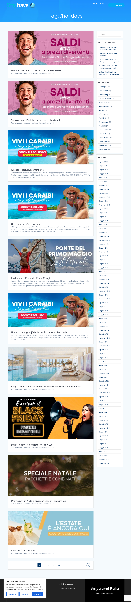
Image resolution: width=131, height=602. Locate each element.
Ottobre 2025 (103, 201)
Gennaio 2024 (104, 283)
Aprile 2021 (103, 412)
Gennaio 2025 (104, 236)
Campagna (103, 87)
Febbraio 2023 (104, 326)
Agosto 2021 (103, 397)
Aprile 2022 (103, 365)
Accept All (38, 594)
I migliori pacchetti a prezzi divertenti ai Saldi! (36, 70)
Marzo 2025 (103, 228)
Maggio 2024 (103, 267)
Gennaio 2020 (104, 463)
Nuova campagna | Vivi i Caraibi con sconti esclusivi (39, 332)
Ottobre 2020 (103, 432)
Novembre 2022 (104, 338)
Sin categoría (103, 122)
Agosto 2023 (103, 303)
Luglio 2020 (103, 440)
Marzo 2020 (103, 455)
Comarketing (103, 95)
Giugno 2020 (103, 444)
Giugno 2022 (103, 358)
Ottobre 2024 (103, 248)
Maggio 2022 (103, 361)
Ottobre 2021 (103, 389)
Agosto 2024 (103, 256)
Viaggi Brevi (103, 149)
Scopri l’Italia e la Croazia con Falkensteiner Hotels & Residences (46, 386)
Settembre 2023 (104, 299)
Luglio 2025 (103, 213)
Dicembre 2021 (104, 381)
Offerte (101, 114)
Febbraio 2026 (104, 185)
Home (95, 4)
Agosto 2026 (103, 162)
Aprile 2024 (103, 271)
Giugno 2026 (103, 170)
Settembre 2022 (104, 346)
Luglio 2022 (103, 354)
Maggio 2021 (103, 408)
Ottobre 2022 (103, 342)
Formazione (103, 102)
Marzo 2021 (103, 416)
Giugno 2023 (103, 311)
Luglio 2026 (103, 166)
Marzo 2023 (103, 322)
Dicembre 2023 (104, 287)
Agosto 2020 (103, 436)
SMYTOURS (103, 142)
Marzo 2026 (103, 181)
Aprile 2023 (103, 318)
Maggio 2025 (103, 221)
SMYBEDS (102, 126)
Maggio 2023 (103, 314)
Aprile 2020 (103, 451)
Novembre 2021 (104, 385)
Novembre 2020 (104, 428)
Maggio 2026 (103, 174)
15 (59, 565)
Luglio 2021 (103, 401)
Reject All (25, 594)
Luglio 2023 (103, 307)
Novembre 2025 (104, 197)
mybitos (102, 110)
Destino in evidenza (106, 98)
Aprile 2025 (103, 224)
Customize (12, 594)
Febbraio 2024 (104, 279)
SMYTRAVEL (103, 145)
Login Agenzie (116, 5)
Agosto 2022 (103, 350)
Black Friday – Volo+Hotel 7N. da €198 (32, 444)
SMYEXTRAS (103, 134)
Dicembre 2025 (104, 193)
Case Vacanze (104, 91)
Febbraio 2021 (104, 420)
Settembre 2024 (104, 252)
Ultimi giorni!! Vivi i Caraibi (25, 224)
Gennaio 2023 (104, 330)
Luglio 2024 (103, 260)
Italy (102, 4)
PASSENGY (102, 118)
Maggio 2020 (103, 448)
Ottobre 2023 (103, 295)
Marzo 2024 (103, 275)
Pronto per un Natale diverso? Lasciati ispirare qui (38, 500)
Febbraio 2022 (104, 373)
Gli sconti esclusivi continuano (27, 169)
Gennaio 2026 (104, 189)
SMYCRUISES (103, 130)
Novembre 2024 (104, 244)
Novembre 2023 (104, 291)
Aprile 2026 (103, 177)
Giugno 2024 (103, 264)
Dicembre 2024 (104, 240)
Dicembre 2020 (104, 424)
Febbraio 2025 (104, 232)
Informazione (104, 106)
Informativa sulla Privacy (67, 588)
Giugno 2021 (103, 404)
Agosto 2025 (103, 209)
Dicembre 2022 (104, 334)
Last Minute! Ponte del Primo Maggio (31, 278)
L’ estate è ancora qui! (23, 550)
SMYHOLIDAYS (104, 138)
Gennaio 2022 (104, 377)
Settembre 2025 (104, 205)
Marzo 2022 (103, 369)
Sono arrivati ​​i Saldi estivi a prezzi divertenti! (35, 120)
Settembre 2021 (104, 393)
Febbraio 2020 (104, 459)
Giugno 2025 (103, 217)
